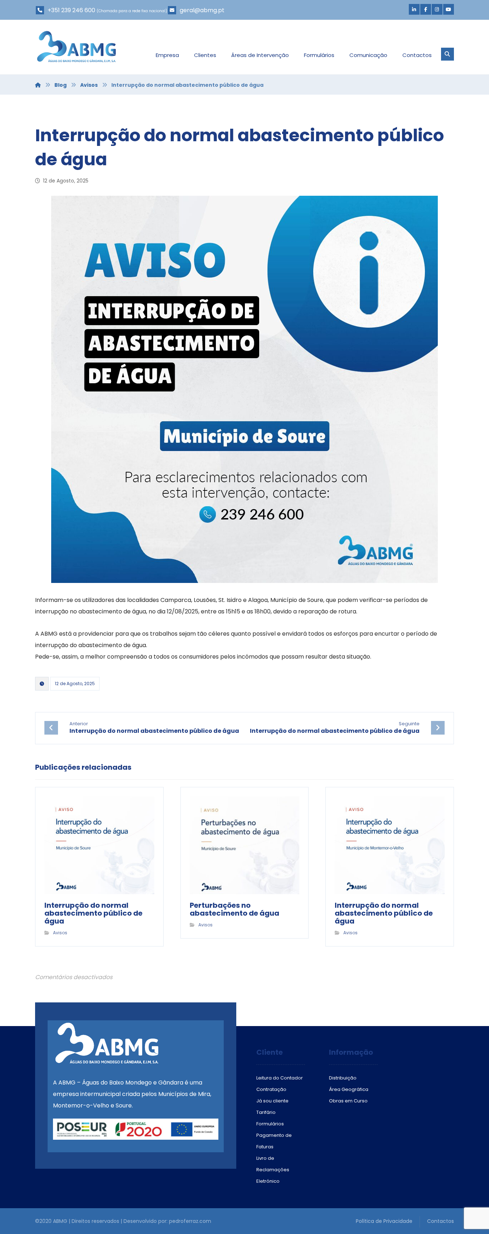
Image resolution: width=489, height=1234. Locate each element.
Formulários (270, 1123)
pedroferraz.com (190, 1221)
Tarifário (266, 1112)
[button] (414, 9)
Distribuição (343, 1077)
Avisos (60, 933)
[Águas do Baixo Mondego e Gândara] (76, 46)
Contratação (271, 1089)
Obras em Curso (348, 1100)
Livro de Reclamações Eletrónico (272, 1170)
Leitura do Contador (279, 1077)
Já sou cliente (272, 1100)
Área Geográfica (348, 1089)
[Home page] (38, 85)
